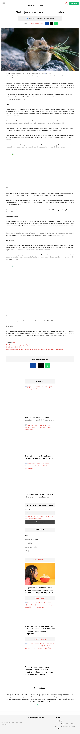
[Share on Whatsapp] (56, 23)
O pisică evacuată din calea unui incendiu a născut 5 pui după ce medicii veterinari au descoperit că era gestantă (39, 457)
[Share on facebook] (47, 23)
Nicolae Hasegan (37, 23)
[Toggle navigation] (3, 3)
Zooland (35, 5)
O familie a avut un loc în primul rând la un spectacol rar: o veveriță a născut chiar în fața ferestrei (39, 495)
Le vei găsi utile (31, 547)
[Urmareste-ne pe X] (32, 722)
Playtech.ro (40, 639)
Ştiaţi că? (28, 551)
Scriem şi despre (31, 539)
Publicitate (59, 721)
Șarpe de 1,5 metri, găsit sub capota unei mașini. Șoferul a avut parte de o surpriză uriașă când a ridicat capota (39, 418)
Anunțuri (74, 3)
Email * (27, 510)
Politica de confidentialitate (65, 724)
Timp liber (29, 543)
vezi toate (39, 705)
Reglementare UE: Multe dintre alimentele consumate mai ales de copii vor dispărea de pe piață (39, 590)
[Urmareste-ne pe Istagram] (36, 722)
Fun (26, 535)
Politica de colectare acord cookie (65, 728)
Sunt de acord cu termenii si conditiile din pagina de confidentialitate (39, 517)
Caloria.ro (40, 598)
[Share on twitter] (51, 23)
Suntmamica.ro (40, 560)
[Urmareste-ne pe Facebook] (29, 722)
